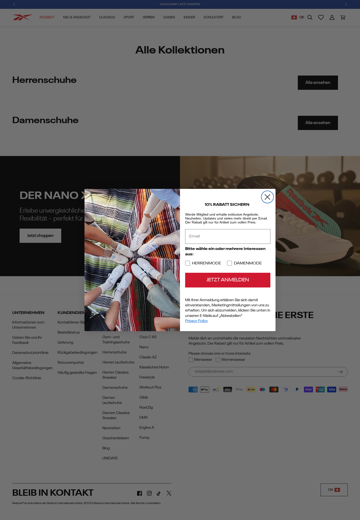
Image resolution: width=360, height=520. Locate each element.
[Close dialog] (267, 197)
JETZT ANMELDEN (227, 280)
